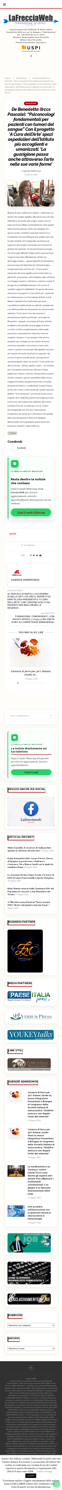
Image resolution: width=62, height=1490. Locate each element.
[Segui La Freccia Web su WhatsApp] (56, 1483)
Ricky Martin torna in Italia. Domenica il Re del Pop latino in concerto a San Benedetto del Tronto (30, 891)
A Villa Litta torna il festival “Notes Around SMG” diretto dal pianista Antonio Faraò (28, 903)
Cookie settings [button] (44, 1471)
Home (7, 78)
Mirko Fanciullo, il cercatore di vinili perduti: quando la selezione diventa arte (29, 849)
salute (12, 534)
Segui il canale (31, 772)
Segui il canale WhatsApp (31, 512)
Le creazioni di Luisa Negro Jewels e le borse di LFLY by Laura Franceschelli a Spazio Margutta (30, 876)
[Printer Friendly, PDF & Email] (12, 432)
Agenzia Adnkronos (32, 170)
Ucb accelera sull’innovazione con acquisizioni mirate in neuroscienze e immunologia (39, 1212)
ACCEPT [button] (30, 1475)
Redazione (21, 78)
